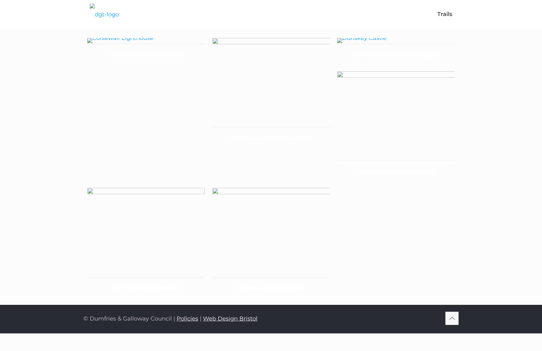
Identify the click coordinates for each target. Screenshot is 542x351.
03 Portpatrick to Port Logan (396, 54)
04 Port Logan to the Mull (396, 171)
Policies (187, 318)
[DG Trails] (104, 14)
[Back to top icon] (452, 318)
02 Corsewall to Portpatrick (271, 137)
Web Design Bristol (230, 318)
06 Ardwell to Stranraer (271, 288)
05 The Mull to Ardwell (146, 288)
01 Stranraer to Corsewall (146, 54)
